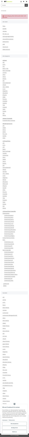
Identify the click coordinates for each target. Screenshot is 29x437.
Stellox (4, 285)
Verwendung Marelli (9, 227)
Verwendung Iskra (8, 264)
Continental (5, 155)
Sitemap (5, 31)
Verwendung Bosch (8, 215)
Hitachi (4, 84)
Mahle (4, 131)
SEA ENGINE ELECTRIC (8, 383)
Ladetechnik (6, 283)
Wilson (4, 115)
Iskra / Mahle (6, 86)
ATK (4, 66)
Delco (4, 74)
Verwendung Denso (9, 219)
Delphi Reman (6, 325)
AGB (4, 44)
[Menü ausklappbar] (2, 1)
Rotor (4, 239)
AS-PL (4, 64)
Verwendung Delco (8, 217)
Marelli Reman (6, 357)
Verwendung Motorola (9, 231)
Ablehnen (14, 431)
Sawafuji (5, 103)
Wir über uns (6, 34)
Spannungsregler (7, 250)
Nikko (4, 97)
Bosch (4, 149)
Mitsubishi (5, 93)
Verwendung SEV (8, 246)
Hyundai (5, 171)
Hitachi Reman (6, 341)
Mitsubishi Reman (7, 362)
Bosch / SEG (5, 68)
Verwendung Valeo (8, 233)
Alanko (4, 299)
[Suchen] (26, 5)
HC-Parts (5, 336)
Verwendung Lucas (8, 223)
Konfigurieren (14, 427)
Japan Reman (6, 344)
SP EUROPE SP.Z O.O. (8, 385)
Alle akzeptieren (14, 423)
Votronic (5, 403)
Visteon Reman (6, 401)
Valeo (4, 109)
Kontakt (4, 28)
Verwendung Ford (8, 260)
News (4, 26)
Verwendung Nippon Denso (10, 274)
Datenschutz (12, 420)
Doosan (4, 78)
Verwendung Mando (9, 225)
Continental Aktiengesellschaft (10, 315)
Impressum (4, 420)
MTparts (5, 95)
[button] (21, 1)
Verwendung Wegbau (9, 235)
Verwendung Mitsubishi (10, 229)
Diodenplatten (6, 213)
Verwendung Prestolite (9, 276)
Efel (3, 80)
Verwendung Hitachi (9, 221)
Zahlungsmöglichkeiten (8, 36)
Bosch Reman (6, 307)
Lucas (4, 89)
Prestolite (5, 101)
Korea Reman (6, 346)
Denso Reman (6, 331)
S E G (4, 377)
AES (3, 62)
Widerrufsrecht (6, 49)
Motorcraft (5, 183)
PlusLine (5, 99)
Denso (4, 76)
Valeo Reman (6, 396)
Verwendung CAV (8, 254)
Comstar (5, 72)
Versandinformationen (8, 39)
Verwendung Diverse (9, 258)
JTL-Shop (17, 435)
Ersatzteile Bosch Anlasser (9, 120)
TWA (4, 105)
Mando (4, 179)
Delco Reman (6, 320)
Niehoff (4, 188)
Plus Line (5, 133)
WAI (4, 113)
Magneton (5, 91)
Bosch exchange (6, 70)
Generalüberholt (6, 82)
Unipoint (5, 107)
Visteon (4, 111)
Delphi (4, 127)
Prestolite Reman (7, 375)
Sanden (4, 136)
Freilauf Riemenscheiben (8, 237)
